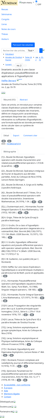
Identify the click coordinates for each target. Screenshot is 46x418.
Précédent (9, 54)
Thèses (4, 34)
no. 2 (19, 65)
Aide (6, 390)
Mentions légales (12, 393)
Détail (6, 135)
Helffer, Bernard (8, 80)
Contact (7, 396)
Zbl (9, 141)
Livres (4, 24)
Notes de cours (8, 29)
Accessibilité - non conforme (17, 385)
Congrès (5, 19)
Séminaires (6, 14)
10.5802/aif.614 (14, 143)
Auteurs (5, 39)
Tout (30, 50)
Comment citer (30, 135)
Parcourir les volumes (23, 45)
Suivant (8, 64)
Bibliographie (10, 151)
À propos (8, 387)
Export (16, 135)
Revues (4, 9)
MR (3, 141)
